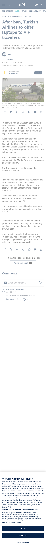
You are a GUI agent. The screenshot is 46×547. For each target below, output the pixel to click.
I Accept (23, 528)
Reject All (23, 535)
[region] (23, 509)
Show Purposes (23, 542)
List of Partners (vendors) (11, 522)
